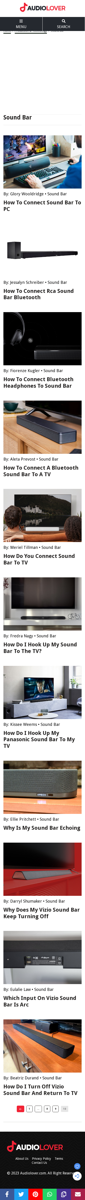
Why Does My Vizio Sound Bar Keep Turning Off (41, 913)
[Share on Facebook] (7, 1194)
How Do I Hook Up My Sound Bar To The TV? (40, 647)
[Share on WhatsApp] (50, 1194)
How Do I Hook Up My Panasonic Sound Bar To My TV (39, 739)
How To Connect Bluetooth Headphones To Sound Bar (38, 382)
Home (7, 30)
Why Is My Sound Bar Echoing (41, 828)
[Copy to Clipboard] (64, 1194)
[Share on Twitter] (21, 1194)
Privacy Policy (41, 1158)
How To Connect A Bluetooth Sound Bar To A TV (40, 471)
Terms (59, 1158)
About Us (21, 1158)
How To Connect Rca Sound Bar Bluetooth (38, 294)
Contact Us (39, 1162)
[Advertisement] (43, 74)
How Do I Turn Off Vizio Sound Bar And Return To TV (40, 1089)
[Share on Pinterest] (35, 1194)
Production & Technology (31, 30)
